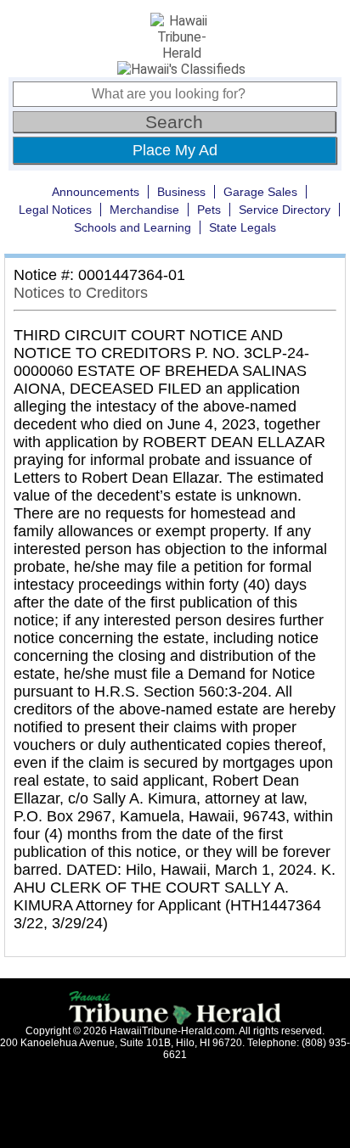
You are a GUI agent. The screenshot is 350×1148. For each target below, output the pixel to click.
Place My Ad (175, 150)
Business (181, 192)
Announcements (95, 192)
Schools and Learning (132, 227)
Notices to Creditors (81, 292)
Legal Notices (55, 209)
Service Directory (284, 209)
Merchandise (144, 209)
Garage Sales (260, 192)
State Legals (242, 227)
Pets (209, 209)
